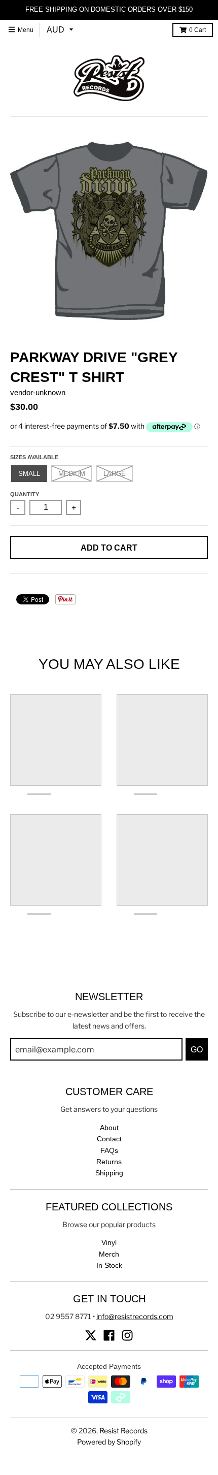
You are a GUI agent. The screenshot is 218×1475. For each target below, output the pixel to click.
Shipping (109, 1173)
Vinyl (109, 1242)
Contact (109, 1139)
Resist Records (123, 1430)
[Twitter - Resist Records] (91, 1335)
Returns (109, 1162)
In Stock (109, 1265)
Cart (197, 30)
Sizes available (34, 457)
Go (197, 1049)
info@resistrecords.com (134, 1316)
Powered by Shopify (109, 1441)
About (109, 1128)
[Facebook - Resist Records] (109, 1335)
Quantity (24, 494)
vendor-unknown (37, 392)
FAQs (109, 1150)
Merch (109, 1254)
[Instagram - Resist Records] (127, 1335)
